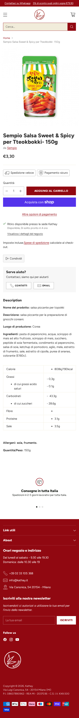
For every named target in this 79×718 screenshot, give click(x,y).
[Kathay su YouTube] (17, 640)
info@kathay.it (18, 580)
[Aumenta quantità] (20, 191)
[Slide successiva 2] (39, 507)
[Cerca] (71, 27)
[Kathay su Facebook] (5, 640)
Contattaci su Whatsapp (17, 3)
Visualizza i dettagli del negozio (25, 233)
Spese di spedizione (36, 242)
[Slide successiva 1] (36, 507)
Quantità (8, 183)
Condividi (16, 258)
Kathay (29, 685)
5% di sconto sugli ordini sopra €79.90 (53, 3)
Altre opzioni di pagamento (39, 214)
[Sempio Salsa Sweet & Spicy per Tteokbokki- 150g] (39, 86)
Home (6, 37)
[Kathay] (39, 14)
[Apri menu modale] (5, 15)
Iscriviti (66, 620)
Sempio (12, 148)
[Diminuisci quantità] (6, 191)
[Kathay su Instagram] (11, 640)
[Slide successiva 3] (42, 507)
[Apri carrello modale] (73, 15)
